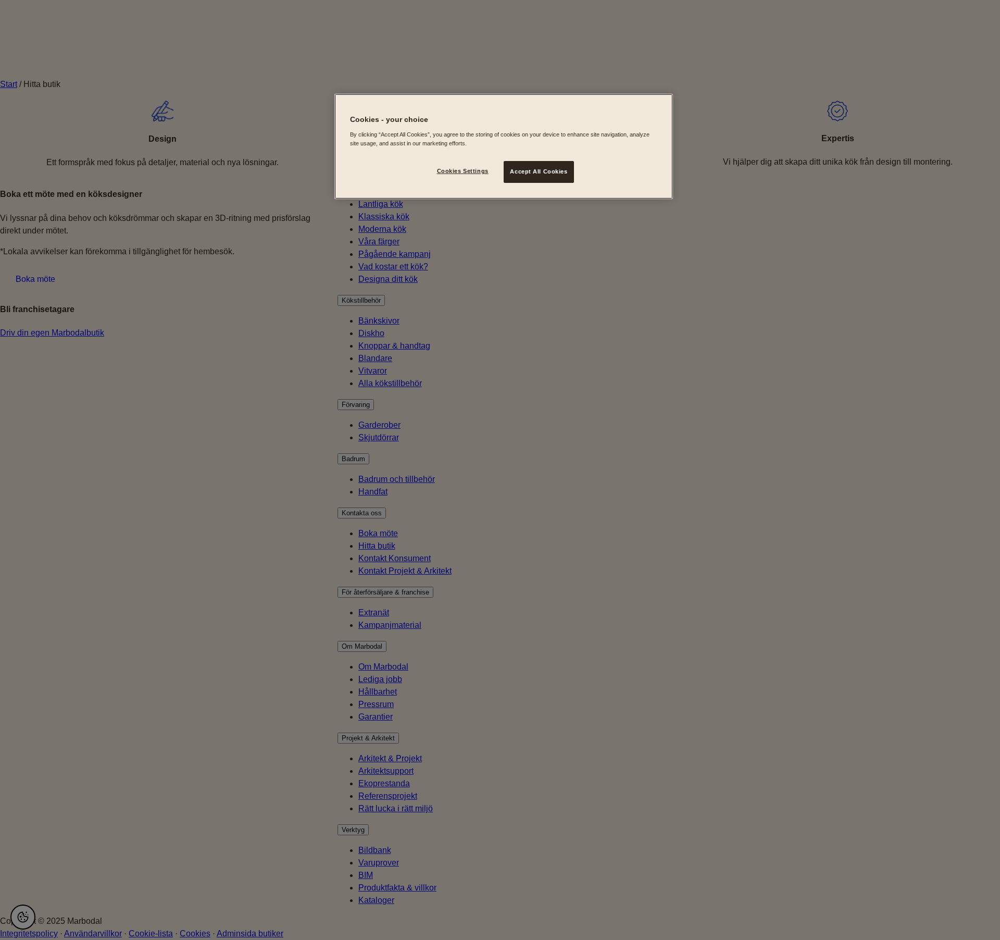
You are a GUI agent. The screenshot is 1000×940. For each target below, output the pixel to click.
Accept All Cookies (538, 171)
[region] (503, 146)
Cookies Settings (463, 171)
